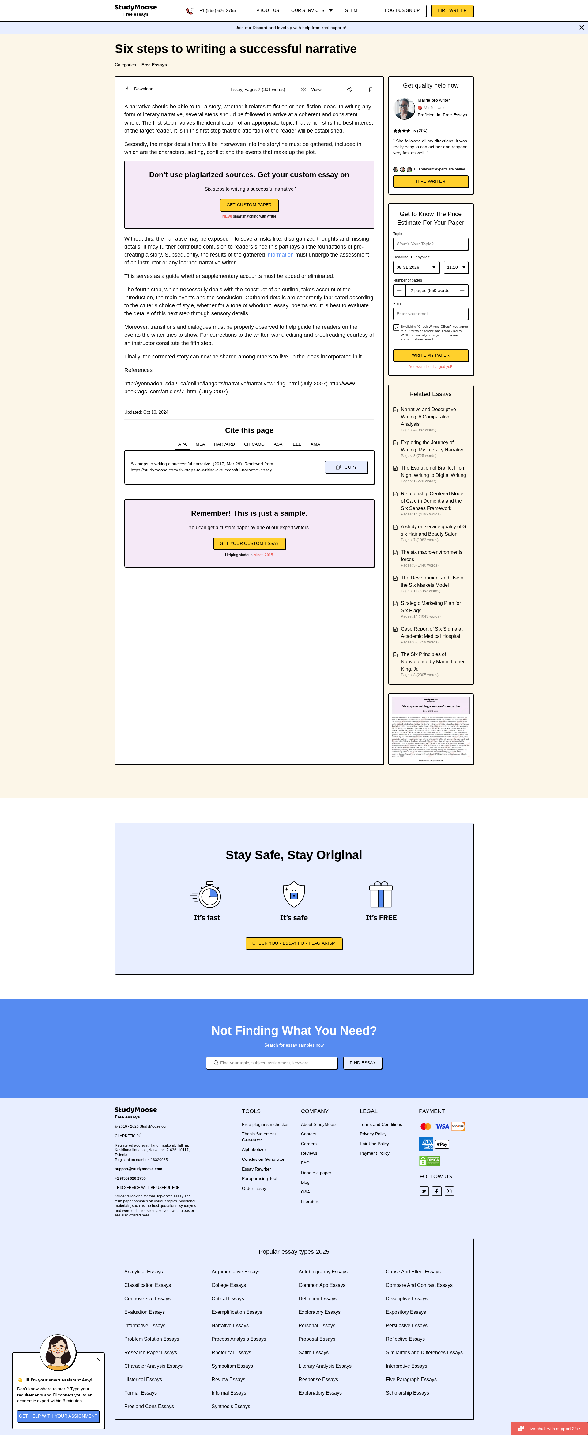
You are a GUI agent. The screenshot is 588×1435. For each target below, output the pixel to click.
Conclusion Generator (263, 1159)
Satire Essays (314, 1352)
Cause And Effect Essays (413, 1271)
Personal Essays (317, 1325)
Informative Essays (144, 1325)
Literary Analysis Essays (325, 1366)
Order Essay (254, 1188)
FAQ (305, 1162)
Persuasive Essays (407, 1325)
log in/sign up (402, 10)
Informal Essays (229, 1393)
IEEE (296, 444)
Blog (305, 1182)
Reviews (309, 1153)
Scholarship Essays (407, 1393)
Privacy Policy (373, 1133)
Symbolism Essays (232, 1366)
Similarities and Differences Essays (424, 1352)
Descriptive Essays (407, 1298)
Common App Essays (322, 1285)
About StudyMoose (319, 1124)
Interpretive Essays (406, 1366)
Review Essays (228, 1379)
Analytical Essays (143, 1271)
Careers (309, 1143)
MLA (200, 444)
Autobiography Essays (323, 1271)
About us (268, 10)
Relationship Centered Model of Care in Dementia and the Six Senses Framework (433, 501)
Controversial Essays (147, 1298)
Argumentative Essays (236, 1271)
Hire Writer (452, 10)
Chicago (254, 444)
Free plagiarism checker (265, 1124)
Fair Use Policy (374, 1143)
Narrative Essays (230, 1325)
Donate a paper (316, 1172)
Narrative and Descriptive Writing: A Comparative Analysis (428, 417)
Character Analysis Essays (153, 1366)
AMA (315, 444)
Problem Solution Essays (151, 1339)
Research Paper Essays (150, 1352)
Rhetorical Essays (231, 1352)
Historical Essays (143, 1379)
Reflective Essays (405, 1339)
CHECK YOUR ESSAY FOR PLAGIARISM (294, 943)
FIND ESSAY (362, 1062)
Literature (310, 1201)
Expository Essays (406, 1312)
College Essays (229, 1285)
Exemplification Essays (237, 1312)
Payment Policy (375, 1153)
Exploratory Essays (320, 1312)
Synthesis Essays (231, 1406)
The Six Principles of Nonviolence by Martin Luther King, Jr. (433, 662)
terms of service (422, 330)
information (280, 255)
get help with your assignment (58, 1416)
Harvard (224, 444)
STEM (351, 10)
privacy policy (452, 330)
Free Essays (154, 64)
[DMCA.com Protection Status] (429, 1161)
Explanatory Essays (320, 1393)
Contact (308, 1133)
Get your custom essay (249, 543)
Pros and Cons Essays (149, 1406)
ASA (278, 444)
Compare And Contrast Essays (419, 1285)
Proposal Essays (317, 1339)
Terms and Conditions (381, 1124)
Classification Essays (147, 1285)
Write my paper (431, 355)
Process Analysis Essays (239, 1339)
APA (182, 444)
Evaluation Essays (144, 1312)
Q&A (305, 1192)
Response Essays (318, 1379)
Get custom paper (249, 204)
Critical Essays (228, 1298)
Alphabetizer (254, 1149)
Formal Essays (140, 1393)
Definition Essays (318, 1298)
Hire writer (430, 181)
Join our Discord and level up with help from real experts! (291, 27)
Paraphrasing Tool (259, 1178)
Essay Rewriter (256, 1169)
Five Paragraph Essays (411, 1379)
